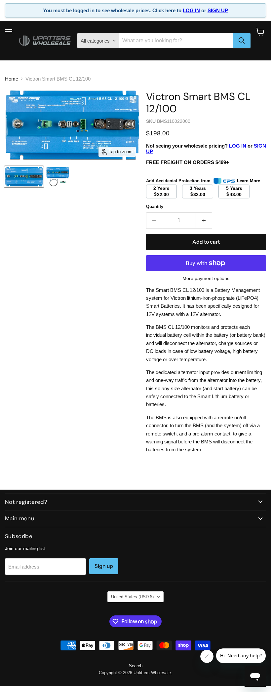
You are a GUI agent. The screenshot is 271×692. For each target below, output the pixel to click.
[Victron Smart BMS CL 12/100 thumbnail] (24, 176)
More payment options (205, 278)
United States (132, 596)
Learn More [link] (248, 180)
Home (11, 79)
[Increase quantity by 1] (204, 220)
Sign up (104, 566)
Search (135, 665)
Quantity (154, 206)
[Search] (242, 40)
